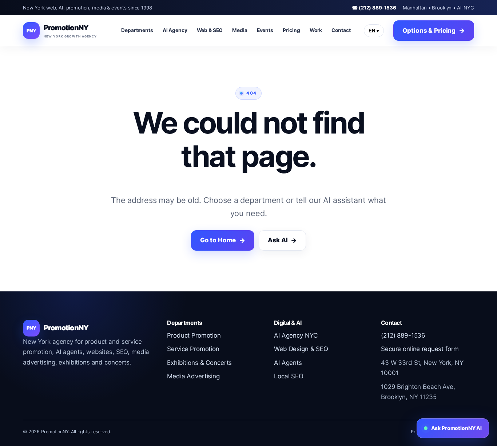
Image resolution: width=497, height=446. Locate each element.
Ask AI (277, 240)
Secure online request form (419, 349)
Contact (340, 30)
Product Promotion (194, 335)
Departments (137, 30)
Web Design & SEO (301, 349)
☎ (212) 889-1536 (374, 8)
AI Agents (288, 362)
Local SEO (288, 376)
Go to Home (218, 240)
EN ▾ (374, 30)
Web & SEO (210, 30)
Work (316, 30)
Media (239, 30)
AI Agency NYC (295, 335)
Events (265, 30)
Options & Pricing (429, 30)
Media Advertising (193, 376)
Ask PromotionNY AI (456, 428)
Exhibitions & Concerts (199, 362)
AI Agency (175, 30)
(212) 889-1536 (403, 335)
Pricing (291, 30)
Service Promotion (193, 349)
